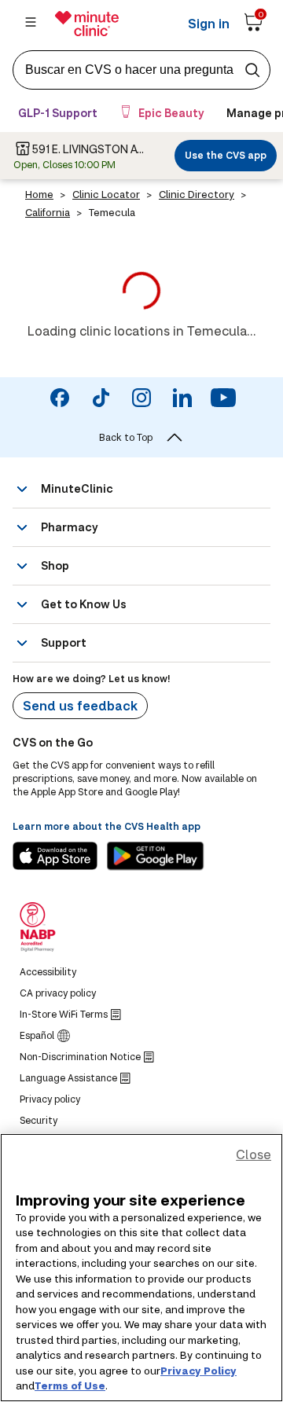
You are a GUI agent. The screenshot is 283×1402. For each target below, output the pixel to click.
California (47, 212)
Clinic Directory (196, 194)
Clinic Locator (106, 194)
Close (253, 1154)
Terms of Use (70, 1385)
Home (39, 194)
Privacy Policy (198, 1370)
